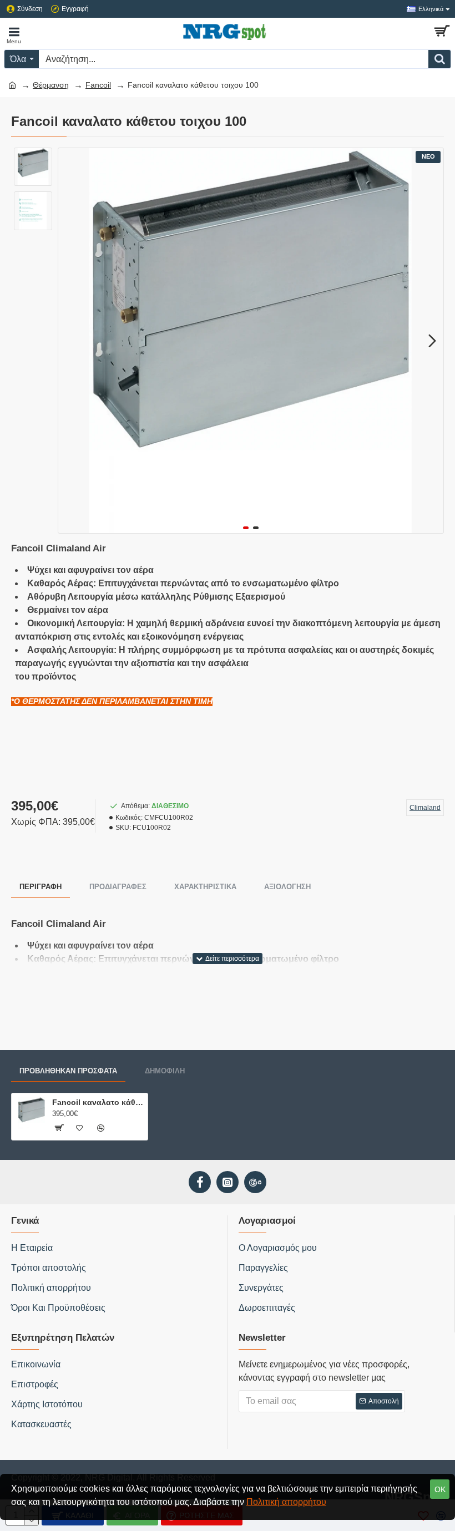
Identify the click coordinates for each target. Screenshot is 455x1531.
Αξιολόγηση (287, 887)
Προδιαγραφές (117, 887)
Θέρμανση (51, 84)
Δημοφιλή (165, 1071)
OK (440, 1489)
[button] (69, 340)
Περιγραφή (40, 887)
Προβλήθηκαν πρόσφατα (68, 1071)
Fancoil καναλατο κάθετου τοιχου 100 (98, 1102)
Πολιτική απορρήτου (286, 1502)
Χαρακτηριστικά (205, 887)
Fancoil (98, 84)
